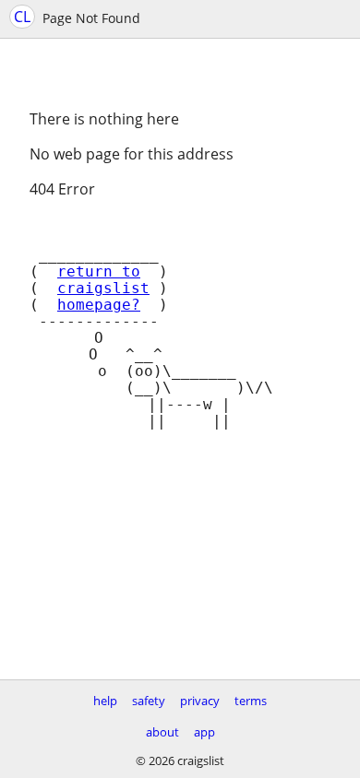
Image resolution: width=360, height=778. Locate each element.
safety (148, 700)
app (204, 732)
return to (98, 272)
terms (250, 700)
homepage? (98, 305)
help (105, 700)
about (162, 732)
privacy (200, 700)
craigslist (103, 288)
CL (22, 16)
